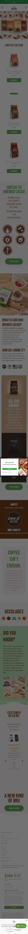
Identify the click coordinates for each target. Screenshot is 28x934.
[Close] (26, 920)
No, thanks (9, 470)
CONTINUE (9, 468)
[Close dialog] (26, 459)
